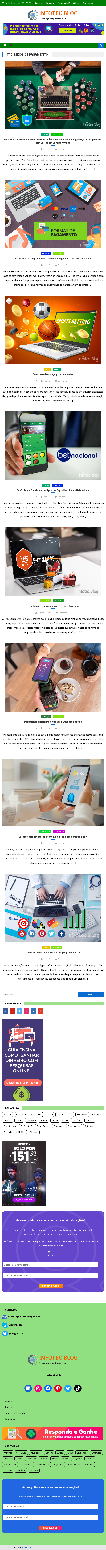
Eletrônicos (82, 1114)
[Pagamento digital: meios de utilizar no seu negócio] (53, 677)
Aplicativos (45, 831)
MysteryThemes (28, 1547)
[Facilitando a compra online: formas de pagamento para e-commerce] (53, 214)
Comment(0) (62, 149)
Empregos (96, 1114)
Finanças (46, 716)
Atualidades (36, 1114)
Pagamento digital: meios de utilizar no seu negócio (53, 721)
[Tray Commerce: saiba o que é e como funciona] (53, 561)
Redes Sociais (43, 1126)
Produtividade (10, 1126)
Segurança (57, 134)
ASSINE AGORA (50, 1286)
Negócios (59, 253)
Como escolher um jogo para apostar (53, 374)
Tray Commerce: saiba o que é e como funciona (53, 605)
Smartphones (74, 1126)
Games (45, 134)
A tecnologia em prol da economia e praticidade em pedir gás (53, 836)
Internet (46, 253)
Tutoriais (8, 1132)
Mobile (55, 1120)
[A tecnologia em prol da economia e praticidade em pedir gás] (53, 793)
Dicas (47, 369)
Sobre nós (88, 3)
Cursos (60, 1114)
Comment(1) (62, 959)
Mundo (65, 1120)
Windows (34, 1132)
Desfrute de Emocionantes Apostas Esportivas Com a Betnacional (53, 490)
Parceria (50, 3)
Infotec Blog (47, 149)
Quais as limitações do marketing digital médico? (53, 952)
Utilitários (59, 831)
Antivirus (8, 1114)
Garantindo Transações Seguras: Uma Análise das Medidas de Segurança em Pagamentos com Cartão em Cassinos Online (53, 141)
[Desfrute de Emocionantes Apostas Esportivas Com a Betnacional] (53, 445)
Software (58, 601)
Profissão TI (26, 1126)
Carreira (49, 1114)
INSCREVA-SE (50, 1528)
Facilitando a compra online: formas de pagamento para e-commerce (53, 258)
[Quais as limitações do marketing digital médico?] (53, 908)
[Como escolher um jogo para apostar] (53, 330)
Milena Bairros (47, 612)
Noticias (90, 1120)
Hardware (31, 1120)
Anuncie (38, 3)
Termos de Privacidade (68, 3)
